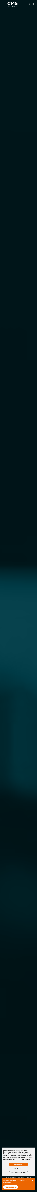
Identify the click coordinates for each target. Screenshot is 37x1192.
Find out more (11, 1187)
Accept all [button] (18, 1164)
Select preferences (18, 1173)
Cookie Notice (24, 1159)
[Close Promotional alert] (32, 1180)
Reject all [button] (18, 1168)
